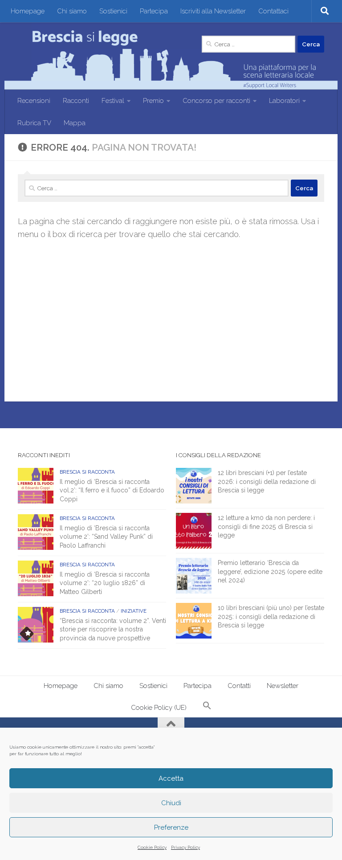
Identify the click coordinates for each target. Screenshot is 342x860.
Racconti (76, 101)
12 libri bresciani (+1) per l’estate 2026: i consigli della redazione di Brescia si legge (267, 481)
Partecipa (154, 11)
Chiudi (171, 803)
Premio (153, 101)
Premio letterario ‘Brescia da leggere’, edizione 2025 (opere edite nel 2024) (270, 571)
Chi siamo (72, 11)
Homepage (28, 11)
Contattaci (273, 11)
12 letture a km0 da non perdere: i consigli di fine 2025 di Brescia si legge (266, 526)
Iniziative (134, 611)
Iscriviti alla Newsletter (213, 11)
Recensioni (33, 101)
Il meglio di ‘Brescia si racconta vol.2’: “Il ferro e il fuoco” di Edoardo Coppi (112, 490)
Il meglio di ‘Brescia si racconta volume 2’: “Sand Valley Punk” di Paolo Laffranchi (106, 536)
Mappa (75, 123)
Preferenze (171, 827)
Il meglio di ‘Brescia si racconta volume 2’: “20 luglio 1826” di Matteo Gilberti (105, 583)
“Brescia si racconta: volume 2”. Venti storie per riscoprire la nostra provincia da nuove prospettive (113, 629)
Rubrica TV (34, 123)
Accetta (171, 778)
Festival (113, 101)
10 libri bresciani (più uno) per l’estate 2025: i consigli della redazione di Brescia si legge (271, 616)
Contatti (239, 686)
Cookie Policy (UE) (159, 708)
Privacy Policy (185, 847)
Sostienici (113, 11)
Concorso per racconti (216, 101)
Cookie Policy (152, 847)
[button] (207, 706)
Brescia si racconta (87, 472)
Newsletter (282, 686)
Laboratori (284, 101)
